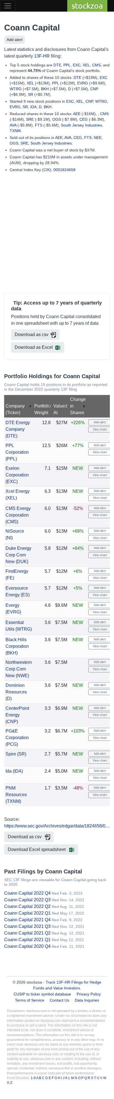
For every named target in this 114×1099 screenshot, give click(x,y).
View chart (99, 429)
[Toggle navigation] (7, 5)
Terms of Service (29, 1000)
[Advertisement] (57, 234)
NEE (98, 137)
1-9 (33, 1078)
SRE (30, 119)
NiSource (15, 531)
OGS (56, 119)
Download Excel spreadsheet (37, 849)
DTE (57, 65)
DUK (22, 561)
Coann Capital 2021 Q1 (27, 939)
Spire (11, 754)
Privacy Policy (89, 994)
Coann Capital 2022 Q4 (27, 893)
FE (10, 578)
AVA (13, 125)
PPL (67, 65)
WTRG (16, 89)
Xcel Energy (18, 491)
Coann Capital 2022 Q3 (27, 899)
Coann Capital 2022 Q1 (27, 913)
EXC (77, 65)
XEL (86, 65)
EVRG (82, 83)
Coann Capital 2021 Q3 (27, 926)
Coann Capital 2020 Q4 (27, 946)
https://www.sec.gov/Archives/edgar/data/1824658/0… (57, 826)
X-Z (9, 1082)
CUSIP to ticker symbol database (43, 994)
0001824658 (64, 169)
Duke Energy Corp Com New (18, 555)
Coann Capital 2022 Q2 (27, 906)
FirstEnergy (17, 571)
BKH (45, 89)
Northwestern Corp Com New (19, 669)
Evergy (12, 605)
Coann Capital (32, 27)
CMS (96, 65)
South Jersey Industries (81, 125)
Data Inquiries (87, 1000)
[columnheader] (18, 406)
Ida (9, 771)
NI (9, 537)
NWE (22, 675)
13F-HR (42, 56)
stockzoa (87, 5)
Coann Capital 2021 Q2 (27, 933)
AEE (77, 114)
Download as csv (31, 334)
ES (25, 594)
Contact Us (59, 1000)
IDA (33, 107)
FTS (38, 125)
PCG (12, 744)
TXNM (15, 130)
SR (30, 94)
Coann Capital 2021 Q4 (27, 919)
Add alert (14, 39)
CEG (83, 119)
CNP (94, 89)
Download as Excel (34, 347)
